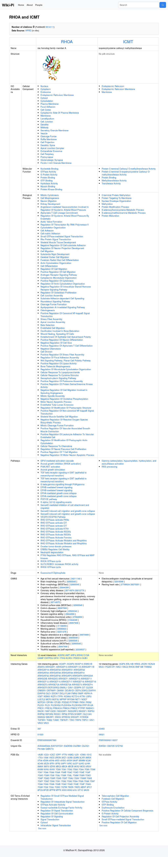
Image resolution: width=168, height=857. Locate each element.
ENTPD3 (48, 658)
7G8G (40, 775)
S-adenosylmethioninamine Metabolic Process (124, 212)
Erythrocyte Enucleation (113, 807)
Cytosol (44, 97)
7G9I (46, 787)
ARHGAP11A (74, 666)
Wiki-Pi (8, 5)
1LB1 (76, 754)
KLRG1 (69, 658)
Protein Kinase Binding (51, 189)
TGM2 (49, 719)
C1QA (86, 655)
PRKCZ (73, 708)
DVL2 (62, 693)
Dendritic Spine (48, 145)
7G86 (92, 769)
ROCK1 (57, 714)
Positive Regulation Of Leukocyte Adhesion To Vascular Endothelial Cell (67, 436)
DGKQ (84, 690)
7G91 (57, 781)
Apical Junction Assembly (53, 322)
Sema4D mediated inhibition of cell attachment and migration (65, 506)
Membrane (46, 115)
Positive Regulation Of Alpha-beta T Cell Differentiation (67, 345)
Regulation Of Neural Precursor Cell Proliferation (63, 449)
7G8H (46, 775)
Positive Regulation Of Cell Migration (58, 271)
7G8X (89, 778)
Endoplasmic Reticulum (113, 86)
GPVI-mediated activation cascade (57, 460)
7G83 (75, 769)
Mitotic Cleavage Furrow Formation (57, 425)
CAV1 (70, 687)
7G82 (69, 769)
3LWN (76, 757)
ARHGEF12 (43, 681)
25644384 (64, 587)
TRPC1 (85, 719)
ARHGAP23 (43, 672)
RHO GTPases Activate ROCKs (56, 531)
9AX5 (86, 790)
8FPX (58, 790)
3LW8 (70, 757)
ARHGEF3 (77, 684)
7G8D (75, 772)
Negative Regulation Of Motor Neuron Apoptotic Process (67, 454)
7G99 (45, 784)
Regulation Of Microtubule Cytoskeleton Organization (66, 369)
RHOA (67, 41)
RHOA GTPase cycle (51, 561)
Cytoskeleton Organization (53, 227)
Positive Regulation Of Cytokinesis (57, 280)
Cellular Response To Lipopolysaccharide (60, 372)
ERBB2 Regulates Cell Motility (55, 549)
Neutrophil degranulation (52, 552)
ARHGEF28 (65, 684)
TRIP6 (78, 719)
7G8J (57, 775)
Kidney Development (50, 203)
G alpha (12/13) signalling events (56, 502)
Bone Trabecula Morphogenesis (55, 366)
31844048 (72, 619)
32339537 (80, 649)
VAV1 (91, 719)
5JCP (75, 763)
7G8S (58, 778)
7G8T (64, 778)
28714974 (69, 590)
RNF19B (139, 666)
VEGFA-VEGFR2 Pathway (53, 516)
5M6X (40, 766)
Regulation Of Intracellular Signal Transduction (62, 801)
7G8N (81, 775)
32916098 (118, 581)
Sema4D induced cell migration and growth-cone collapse (68, 510)
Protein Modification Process (115, 206)
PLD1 (47, 705)
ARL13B (130, 663)
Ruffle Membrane (49, 139)
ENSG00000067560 (47, 740)
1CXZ (52, 754)
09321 (102, 734)
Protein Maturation (110, 215)
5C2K (88, 760)
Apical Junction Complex (52, 148)
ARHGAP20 (55, 669)
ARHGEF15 (55, 681)
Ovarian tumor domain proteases (56, 546)
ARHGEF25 (53, 684)
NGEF (84, 699)
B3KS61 (102, 745)
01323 (40, 734)
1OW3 (83, 754)
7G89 (51, 772)
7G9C (64, 784)
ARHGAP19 (43, 669)
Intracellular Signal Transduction (56, 825)
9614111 (50, 26)
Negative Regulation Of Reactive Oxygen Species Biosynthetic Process (64, 421)
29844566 (69, 613)
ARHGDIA (88, 675)
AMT (67, 655)
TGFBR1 (42, 719)
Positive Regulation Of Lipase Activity (59, 363)
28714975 (55, 602)
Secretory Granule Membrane (54, 130)
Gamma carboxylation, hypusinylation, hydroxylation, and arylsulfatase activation (129, 462)
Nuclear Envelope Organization (116, 200)
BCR (50, 687)
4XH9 (51, 760)
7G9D (70, 784)
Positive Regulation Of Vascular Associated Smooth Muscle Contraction (65, 430)
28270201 (135, 584)
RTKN (71, 714)
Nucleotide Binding (49, 168)
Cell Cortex (46, 109)
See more (42, 828)
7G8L (69, 775)
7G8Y (40, 781)
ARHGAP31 (79, 672)
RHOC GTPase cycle (51, 567)
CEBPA (77, 687)
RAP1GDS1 (51, 711)
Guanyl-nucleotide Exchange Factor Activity (61, 807)
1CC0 (46, 754)
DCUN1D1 (70, 690)
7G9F (82, 784)
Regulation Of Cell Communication (57, 813)
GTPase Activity (48, 171)
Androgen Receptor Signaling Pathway (59, 274)
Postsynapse (47, 157)
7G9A (51, 784)
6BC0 (58, 766)
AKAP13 (79, 663)
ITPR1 (60, 696)
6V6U (46, 769)
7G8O (88, 775)
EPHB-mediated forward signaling (56, 487)
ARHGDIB (42, 678)
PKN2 (88, 702)
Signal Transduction (50, 819)
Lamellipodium (47, 118)
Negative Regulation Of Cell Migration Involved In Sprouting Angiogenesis (64, 391)
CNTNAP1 (51, 690)
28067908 (62, 608)
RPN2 (64, 714)
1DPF (58, 754)
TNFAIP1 (64, 719)
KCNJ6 (151, 663)
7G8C (69, 772)
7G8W (83, 778)
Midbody (45, 127)
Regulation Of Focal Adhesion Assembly (60, 357)
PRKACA (57, 708)
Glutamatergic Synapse (52, 159)
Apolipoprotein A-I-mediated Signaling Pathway (63, 307)
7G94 (75, 781)
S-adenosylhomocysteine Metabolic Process (123, 209)
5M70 (46, 766)
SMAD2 (41, 717)
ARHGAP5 (67, 675)
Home (21, 4)
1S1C (89, 754)
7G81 (63, 769)
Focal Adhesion (48, 106)
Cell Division (46, 351)
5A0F (75, 760)
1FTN (64, 754)
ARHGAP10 (61, 666)
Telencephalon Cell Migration (115, 795)
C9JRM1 (77, 745)
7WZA (71, 787)
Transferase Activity (111, 183)
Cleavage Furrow (48, 136)
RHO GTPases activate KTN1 (55, 528)
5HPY (64, 763)
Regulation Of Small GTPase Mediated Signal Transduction (62, 797)
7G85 (86, 769)
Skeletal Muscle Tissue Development (58, 242)
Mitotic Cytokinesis (50, 195)
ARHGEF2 (43, 684)
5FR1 (52, 763)
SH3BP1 (78, 714)
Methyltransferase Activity (114, 180)
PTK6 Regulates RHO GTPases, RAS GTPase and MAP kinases (67, 557)
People (38, 4)
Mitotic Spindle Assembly (53, 395)
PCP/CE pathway (49, 499)
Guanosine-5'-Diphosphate (53, 572)
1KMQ (70, 754)
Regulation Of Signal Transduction (57, 810)
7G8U (70, 778)
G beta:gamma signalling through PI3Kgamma (62, 484)
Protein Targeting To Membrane (116, 198)
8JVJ (75, 790)
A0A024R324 (44, 745)
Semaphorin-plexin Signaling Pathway (58, 378)
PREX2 (48, 708)
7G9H (40, 787)
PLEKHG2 (56, 705)
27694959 (77, 616)
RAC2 (125, 666)
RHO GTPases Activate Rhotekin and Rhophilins (64, 540)
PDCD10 (77, 658)
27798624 (125, 584)
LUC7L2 (41, 699)
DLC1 (48, 693)
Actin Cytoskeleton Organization (56, 263)
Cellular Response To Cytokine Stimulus (60, 375)
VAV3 (46, 722)
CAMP (41, 658)
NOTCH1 (42, 702)
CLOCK (89, 687)
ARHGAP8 (77, 675)
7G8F (87, 772)
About (30, 4)
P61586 (41, 748)
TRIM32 (148, 666)
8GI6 (69, 790)
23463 (102, 728)
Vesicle (44, 133)
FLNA (68, 693)
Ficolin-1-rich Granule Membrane (56, 162)
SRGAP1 (75, 717)
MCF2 (49, 699)
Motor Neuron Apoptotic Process (56, 401)
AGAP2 (70, 663)
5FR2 (57, 763)
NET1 (78, 699)
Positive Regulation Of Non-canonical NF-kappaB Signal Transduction (67, 412)
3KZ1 (64, 757)
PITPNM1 (74, 702)
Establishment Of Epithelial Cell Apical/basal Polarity (66, 336)
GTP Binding (46, 180)
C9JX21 (85, 745)
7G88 (45, 772)
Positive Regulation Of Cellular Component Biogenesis (127, 810)
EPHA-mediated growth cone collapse (58, 493)
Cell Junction (47, 121)
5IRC (69, 763)
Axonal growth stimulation (53, 469)
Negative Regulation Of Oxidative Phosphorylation (64, 398)
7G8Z (46, 781)
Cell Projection (47, 142)
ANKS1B (88, 663)
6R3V (88, 766)
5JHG (81, 763)
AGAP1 (62, 663)
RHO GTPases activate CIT (54, 522)
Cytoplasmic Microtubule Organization (59, 277)
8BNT (83, 787)
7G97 (92, 781)
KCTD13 (75, 696)
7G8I (52, 775)
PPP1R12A (87, 705)
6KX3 (82, 766)
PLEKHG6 (77, 705)
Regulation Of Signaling (52, 816)
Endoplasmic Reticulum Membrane (57, 94)
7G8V (76, 778)
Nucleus (44, 86)
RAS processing (109, 466)
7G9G (88, 784)
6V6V (52, 769)
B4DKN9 (68, 745)
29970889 (84, 634)
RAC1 (119, 666)
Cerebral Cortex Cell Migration (55, 257)
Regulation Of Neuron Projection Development (62, 248)
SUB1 (85, 658)
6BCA (64, 766)
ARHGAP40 (55, 675)
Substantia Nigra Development (55, 254)
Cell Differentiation (49, 265)
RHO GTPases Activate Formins (56, 537)
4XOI (57, 760)
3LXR (82, 757)
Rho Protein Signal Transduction (56, 239)
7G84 (81, 769)
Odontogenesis (48, 310)
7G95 (80, 781)
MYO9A (71, 699)
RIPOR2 (49, 714)
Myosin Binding (48, 186)
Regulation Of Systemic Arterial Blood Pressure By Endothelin (65, 217)
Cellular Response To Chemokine (56, 446)
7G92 (63, 781)
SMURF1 (50, 717)
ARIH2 (80, 655)
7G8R (52, 778)
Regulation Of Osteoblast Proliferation (58, 292)
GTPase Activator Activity (53, 804)
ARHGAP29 (67, 672)
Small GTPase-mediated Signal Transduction (62, 236)
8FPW (52, 790)
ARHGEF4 (88, 684)
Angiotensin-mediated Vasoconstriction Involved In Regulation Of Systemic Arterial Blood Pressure (65, 208)
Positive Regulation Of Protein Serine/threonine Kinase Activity (67, 385)
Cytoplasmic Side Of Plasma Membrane (60, 112)
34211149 (75, 578)
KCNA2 (67, 696)
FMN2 (74, 693)
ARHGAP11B (88, 666)
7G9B (58, 784)
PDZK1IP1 (110, 666)
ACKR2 (61, 655)
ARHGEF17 (66, 681)
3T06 (40, 760)
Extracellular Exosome (51, 151)
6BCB (71, 766)
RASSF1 (83, 711)
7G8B (63, 772)
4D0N (45, 760)
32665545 (71, 581)
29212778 (79, 590)
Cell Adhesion (47, 230)
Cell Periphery (47, 154)
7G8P (40, 778)
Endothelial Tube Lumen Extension (57, 404)
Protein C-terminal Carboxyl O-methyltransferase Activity (129, 168)
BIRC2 (56, 687)
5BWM (82, 760)
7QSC (57, 787)
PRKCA (66, 708)
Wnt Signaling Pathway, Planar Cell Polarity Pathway (66, 360)
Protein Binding (48, 177)
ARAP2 (41, 666)
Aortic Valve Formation (51, 221)
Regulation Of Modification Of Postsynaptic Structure (66, 407)
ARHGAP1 (50, 666)
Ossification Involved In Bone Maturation (60, 330)
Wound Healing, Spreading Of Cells (57, 333)
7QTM (64, 787)
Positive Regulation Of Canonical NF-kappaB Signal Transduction (65, 315)
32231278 (61, 631)
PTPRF (81, 708)
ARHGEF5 (43, 687)
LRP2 (88, 696)
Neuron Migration (49, 200)
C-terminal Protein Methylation (116, 195)
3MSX (88, 757)
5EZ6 (46, 763)
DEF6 (78, 690)
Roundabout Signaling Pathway (55, 301)
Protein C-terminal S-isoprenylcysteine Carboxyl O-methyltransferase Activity (126, 173)
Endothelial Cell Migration (53, 327)
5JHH (87, 763)
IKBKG (46, 696)
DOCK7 (55, 693)
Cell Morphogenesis (50, 198)
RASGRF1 (62, 711)
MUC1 (102, 666)
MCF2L (55, 699)
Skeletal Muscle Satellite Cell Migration (59, 416)
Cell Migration (47, 251)
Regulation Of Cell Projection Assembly (120, 816)
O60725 (111, 745)
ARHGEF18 (78, 681)
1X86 (45, 757)
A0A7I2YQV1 (57, 745)
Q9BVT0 (49, 748)
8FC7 (89, 787)
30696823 (61, 628)
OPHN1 (50, 702)
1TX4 (40, 757)
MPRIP (63, 699)
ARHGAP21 (67, 669)
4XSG (63, 760)
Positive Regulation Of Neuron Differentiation (62, 339)
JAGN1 (144, 663)
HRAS (137, 663)
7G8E (81, 772)
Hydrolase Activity (49, 183)
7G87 (40, 772)
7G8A (57, 772)
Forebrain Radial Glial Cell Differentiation (60, 260)
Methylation (107, 203)
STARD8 (84, 717)
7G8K (63, 775)
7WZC (77, 787)
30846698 (73, 637)
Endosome (46, 92)
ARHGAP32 (43, 675)
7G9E (76, 784)
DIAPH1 (92, 690)
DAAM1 (60, 690)
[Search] (162, 5)
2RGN (58, 757)
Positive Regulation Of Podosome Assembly (62, 381)
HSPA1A (88, 693)
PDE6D (65, 702)
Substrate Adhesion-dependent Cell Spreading (62, 298)
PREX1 (41, 708)
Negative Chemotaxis (51, 348)
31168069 (62, 625)
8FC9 (40, 790)
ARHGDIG (53, 678)
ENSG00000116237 (108, 740)
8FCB (46, 790)
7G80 (58, 769)
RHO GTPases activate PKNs (55, 519)
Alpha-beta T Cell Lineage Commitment (59, 212)
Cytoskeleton (47, 100)
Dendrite (44, 124)
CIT (83, 687)
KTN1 (82, 696)
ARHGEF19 (90, 681)
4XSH (69, 760)
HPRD (28, 30)
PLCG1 (41, 705)
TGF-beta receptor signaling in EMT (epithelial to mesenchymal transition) (63, 474)
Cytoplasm (46, 89)
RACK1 (41, 711)
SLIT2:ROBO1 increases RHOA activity (59, 564)
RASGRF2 (73, 711)
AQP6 (122, 663)
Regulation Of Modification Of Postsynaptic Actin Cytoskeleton (64, 442)
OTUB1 (57, 702)
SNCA (58, 717)
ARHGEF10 (74, 678)
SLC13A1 (87, 714)
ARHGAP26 (55, 672)
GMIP (80, 693)
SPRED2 (66, 717)
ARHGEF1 (63, 678)
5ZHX (52, 766)
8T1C (80, 790)
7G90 (52, 781)
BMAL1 (63, 687)
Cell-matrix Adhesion (50, 233)
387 (39, 728)
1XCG (51, 757)
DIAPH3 (41, 693)
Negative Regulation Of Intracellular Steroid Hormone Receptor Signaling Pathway (66, 288)
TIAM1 (56, 719)
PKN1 (82, 702)
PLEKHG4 (66, 705)
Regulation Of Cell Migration (54, 268)
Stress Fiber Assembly (51, 319)
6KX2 (76, 766)
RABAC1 (90, 708)
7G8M (75, 775)
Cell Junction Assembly (52, 295)
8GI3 (64, 790)
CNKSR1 (42, 690)
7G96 (86, 781)
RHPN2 (41, 714)
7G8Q (46, 778)
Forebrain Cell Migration (113, 798)
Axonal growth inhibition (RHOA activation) (61, 463)
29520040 (72, 611)
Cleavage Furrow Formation (54, 304)
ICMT (128, 41)
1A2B (40, 754)
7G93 (69, 781)
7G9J (51, 787)
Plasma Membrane (49, 103)
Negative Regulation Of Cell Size (56, 342)
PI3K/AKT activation (50, 466)
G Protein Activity (49, 174)
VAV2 (40, 722)
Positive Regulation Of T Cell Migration (59, 452)
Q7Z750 (119, 745)
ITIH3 (62, 658)
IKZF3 (54, 696)
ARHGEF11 (86, 678)
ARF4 (73, 655)
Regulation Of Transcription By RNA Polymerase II (65, 224)
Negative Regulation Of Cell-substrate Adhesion (63, 245)
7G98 (40, 784)
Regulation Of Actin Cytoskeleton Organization (63, 283)
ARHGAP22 (79, 669)
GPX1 (56, 658)
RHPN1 (91, 711)
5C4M (40, 763)
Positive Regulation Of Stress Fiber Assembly (62, 354)
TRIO (71, 719)
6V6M (40, 769)
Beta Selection (47, 325)
